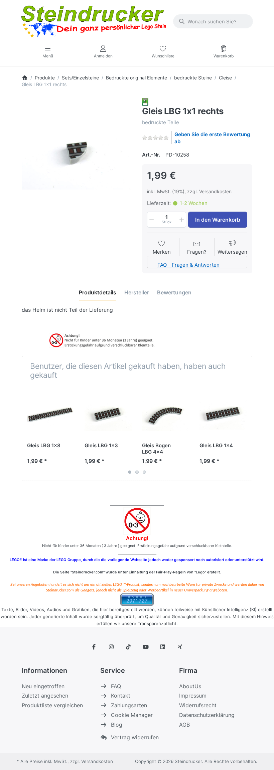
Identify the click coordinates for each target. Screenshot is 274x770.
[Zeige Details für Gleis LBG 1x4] (223, 414)
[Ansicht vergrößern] (77, 153)
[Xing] (180, 646)
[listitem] (77, 153)
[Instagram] (111, 646)
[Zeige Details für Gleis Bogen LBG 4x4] (165, 414)
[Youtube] (145, 646)
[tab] (97, 292)
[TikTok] (128, 646)
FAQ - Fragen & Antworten (188, 265)
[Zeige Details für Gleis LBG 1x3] (108, 414)
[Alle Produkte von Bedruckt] (145, 101)
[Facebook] (94, 646)
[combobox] (213, 21)
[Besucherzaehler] (137, 599)
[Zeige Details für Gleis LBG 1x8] (50, 414)
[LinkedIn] (163, 646)
